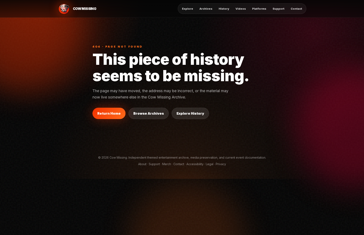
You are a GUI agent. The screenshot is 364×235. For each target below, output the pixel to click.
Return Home (109, 113)
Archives (205, 8)
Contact (296, 8)
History (224, 8)
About (142, 164)
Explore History (190, 113)
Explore (187, 8)
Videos (241, 8)
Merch (166, 164)
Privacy (221, 164)
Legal (209, 164)
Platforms (259, 8)
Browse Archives (148, 113)
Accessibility (194, 164)
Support (278, 8)
